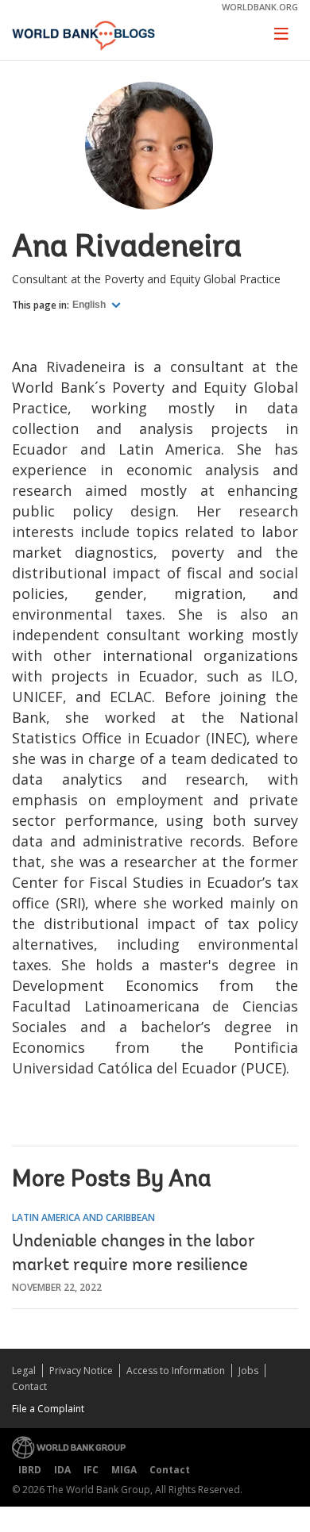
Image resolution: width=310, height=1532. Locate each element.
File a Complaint (48, 1408)
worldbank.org (260, 6)
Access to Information (175, 1370)
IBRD (29, 1469)
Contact (29, 1386)
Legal (24, 1370)
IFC (91, 1469)
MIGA (124, 1469)
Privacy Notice (81, 1370)
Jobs (248, 1370)
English (90, 304)
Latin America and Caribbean (83, 1217)
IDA (62, 1469)
